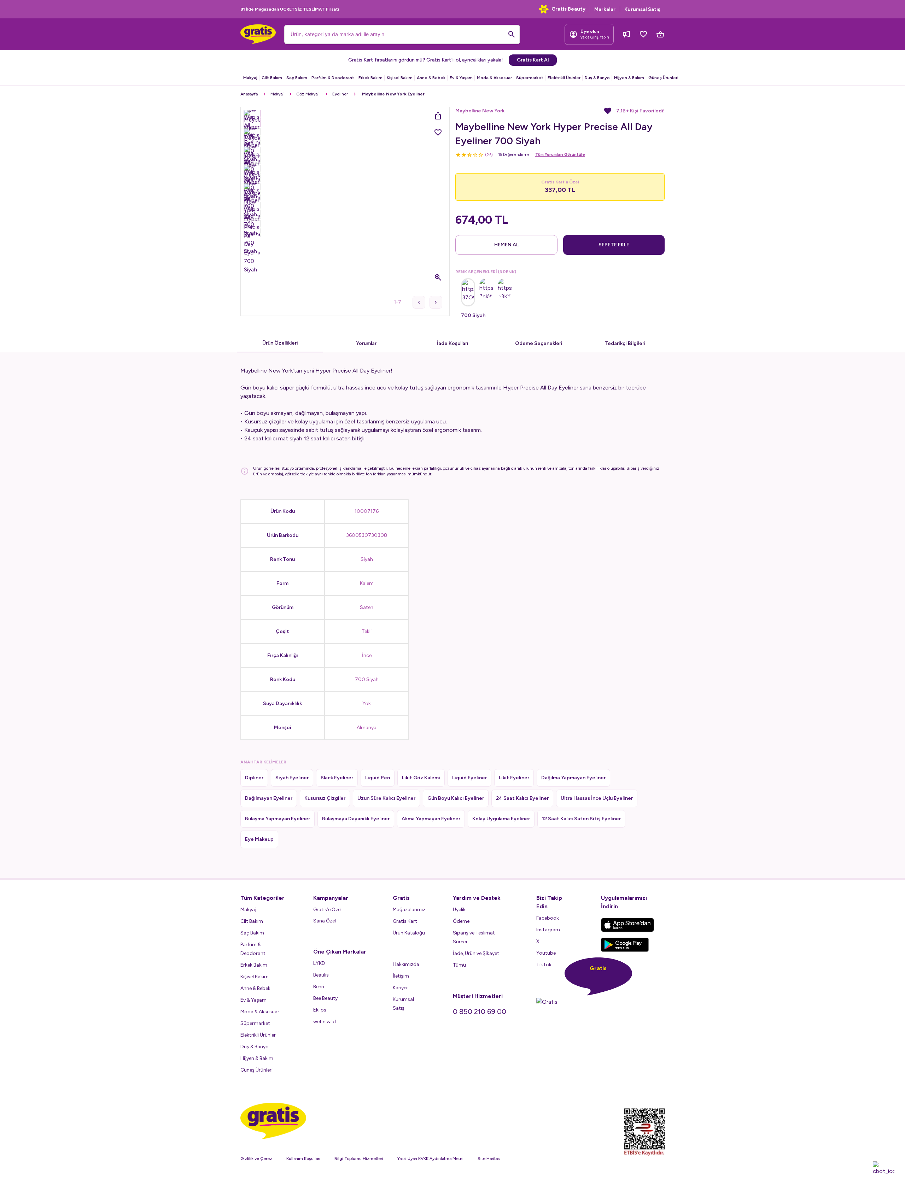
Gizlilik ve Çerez (256, 1158)
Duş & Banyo (597, 77)
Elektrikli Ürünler (564, 77)
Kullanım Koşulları (303, 1158)
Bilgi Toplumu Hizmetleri (358, 1158)
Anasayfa (249, 94)
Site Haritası (489, 1158)
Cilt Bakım (272, 77)
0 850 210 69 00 (479, 1011)
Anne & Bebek (431, 77)
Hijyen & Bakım (629, 77)
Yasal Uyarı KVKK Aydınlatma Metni (430, 1158)
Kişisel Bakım (400, 77)
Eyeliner (340, 94)
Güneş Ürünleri (663, 77)
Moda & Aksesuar (494, 77)
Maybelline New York (479, 111)
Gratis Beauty (568, 9)
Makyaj (250, 77)
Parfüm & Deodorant (332, 77)
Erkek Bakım (370, 77)
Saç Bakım (296, 77)
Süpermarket (529, 77)
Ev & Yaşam (461, 77)
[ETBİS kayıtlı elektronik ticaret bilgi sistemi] (644, 1132)
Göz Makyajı (308, 94)
